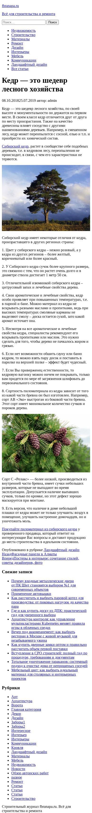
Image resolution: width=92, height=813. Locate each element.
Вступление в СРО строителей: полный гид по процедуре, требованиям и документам (49, 655)
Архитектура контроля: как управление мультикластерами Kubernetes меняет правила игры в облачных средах (48, 623)
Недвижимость (23, 31)
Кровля (17, 748)
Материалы (20, 39)
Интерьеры (20, 52)
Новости (18, 769)
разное (16, 777)
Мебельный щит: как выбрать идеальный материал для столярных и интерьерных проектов (44, 674)
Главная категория (26, 709)
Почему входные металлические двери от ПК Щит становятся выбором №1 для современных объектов (43, 585)
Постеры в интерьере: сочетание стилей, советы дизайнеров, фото (40, 560)
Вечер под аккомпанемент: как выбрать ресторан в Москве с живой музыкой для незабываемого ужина (44, 636)
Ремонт (17, 43)
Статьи (17, 786)
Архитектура (21, 701)
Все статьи (20, 69)
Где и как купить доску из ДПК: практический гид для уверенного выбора (49, 613)
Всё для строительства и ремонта (28, 14)
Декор (16, 714)
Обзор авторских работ (30, 773)
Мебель (17, 56)
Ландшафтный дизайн (29, 64)
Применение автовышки (31, 594)
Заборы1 (18, 722)
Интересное (20, 731)
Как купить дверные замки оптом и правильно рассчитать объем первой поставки (49, 647)
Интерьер (19, 735)
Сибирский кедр (15, 146)
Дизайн (17, 47)
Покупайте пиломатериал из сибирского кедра (39, 529)
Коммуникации (23, 60)
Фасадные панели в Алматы (29, 554)
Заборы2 (18, 726)
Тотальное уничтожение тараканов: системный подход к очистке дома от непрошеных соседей (49, 664)
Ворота (17, 705)
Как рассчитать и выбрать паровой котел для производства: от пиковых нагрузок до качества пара (49, 602)
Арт (14, 697)
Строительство (23, 35)
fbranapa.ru (10, 6)
